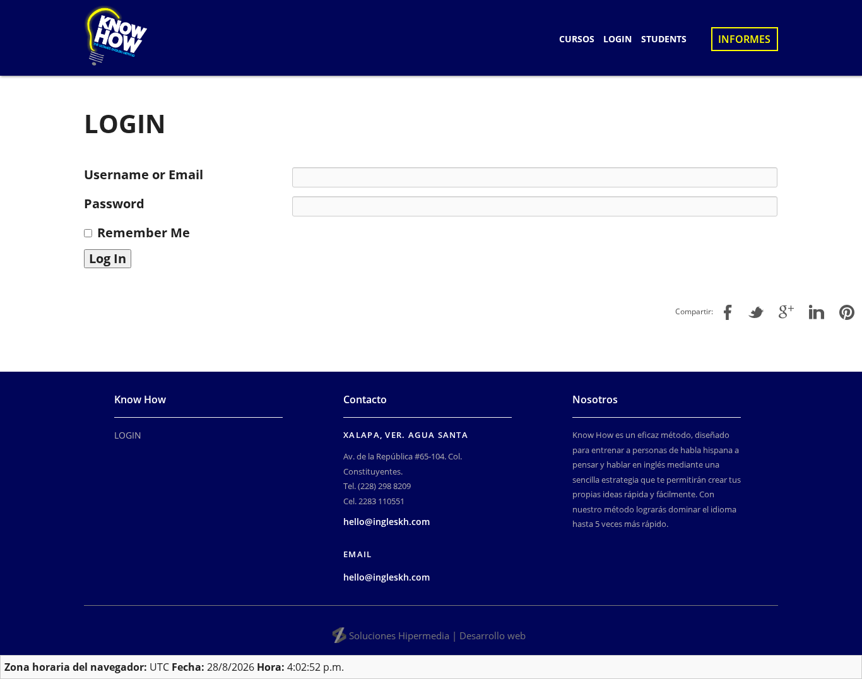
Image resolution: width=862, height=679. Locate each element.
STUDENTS (664, 39)
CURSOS (576, 39)
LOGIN (617, 39)
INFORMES (744, 39)
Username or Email (143, 174)
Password (114, 203)
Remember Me (143, 232)
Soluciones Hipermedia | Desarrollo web (437, 635)
